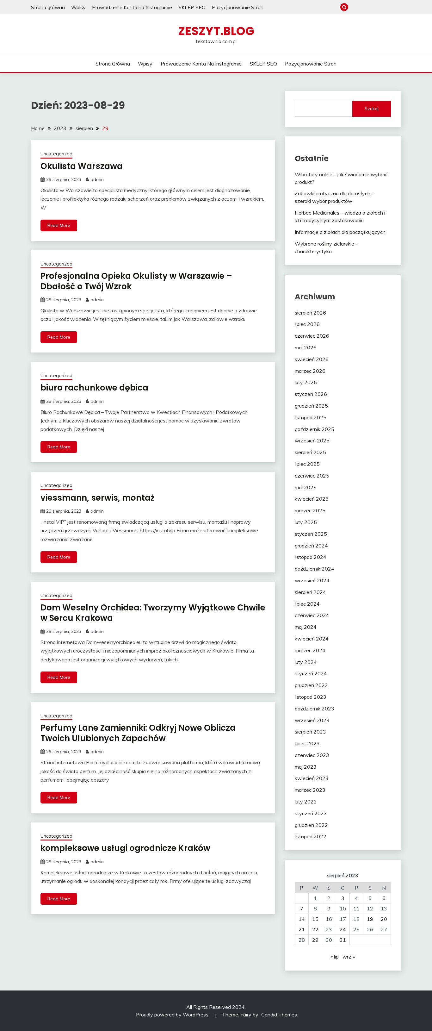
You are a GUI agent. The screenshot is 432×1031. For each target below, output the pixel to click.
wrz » (349, 956)
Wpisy (78, 7)
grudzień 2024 (311, 545)
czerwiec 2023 (312, 755)
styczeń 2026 (311, 394)
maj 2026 (306, 347)
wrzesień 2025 (312, 440)
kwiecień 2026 (312, 359)
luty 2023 (306, 801)
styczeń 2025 (311, 534)
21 (302, 929)
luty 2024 (306, 662)
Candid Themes (279, 1014)
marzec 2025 (310, 510)
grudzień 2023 (311, 685)
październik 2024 (314, 568)
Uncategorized (56, 154)
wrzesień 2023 (312, 720)
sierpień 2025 (310, 452)
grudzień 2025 (311, 406)
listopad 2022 (310, 836)
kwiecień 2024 (312, 638)
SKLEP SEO (192, 7)
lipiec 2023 (307, 743)
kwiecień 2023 (312, 778)
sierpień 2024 (310, 592)
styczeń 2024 (311, 673)
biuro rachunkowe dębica (94, 387)
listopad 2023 (310, 697)
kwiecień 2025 (312, 499)
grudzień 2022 (311, 825)
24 (343, 929)
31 (343, 940)
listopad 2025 (310, 417)
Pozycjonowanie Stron (237, 7)
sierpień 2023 (310, 731)
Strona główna (48, 7)
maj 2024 (306, 627)
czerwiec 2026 (312, 336)
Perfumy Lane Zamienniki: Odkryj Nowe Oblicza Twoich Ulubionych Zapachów (138, 733)
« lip (334, 956)
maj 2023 (306, 767)
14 (302, 919)
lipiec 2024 (307, 604)
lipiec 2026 (307, 324)
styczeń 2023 (311, 813)
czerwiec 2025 (312, 475)
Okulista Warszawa (81, 166)
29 (315, 940)
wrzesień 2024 (312, 580)
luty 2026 (306, 382)
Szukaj (372, 108)
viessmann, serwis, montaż (97, 497)
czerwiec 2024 (312, 615)
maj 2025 (306, 487)
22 (315, 929)
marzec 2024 (310, 650)
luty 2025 (306, 522)
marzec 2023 (310, 790)
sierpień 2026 (310, 312)
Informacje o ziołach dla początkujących (340, 232)
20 (384, 919)
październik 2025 (314, 429)
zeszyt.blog (216, 31)
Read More (58, 225)
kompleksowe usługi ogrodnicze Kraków (125, 848)
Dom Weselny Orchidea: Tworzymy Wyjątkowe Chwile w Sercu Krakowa (152, 613)
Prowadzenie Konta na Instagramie (132, 7)
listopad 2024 (310, 557)
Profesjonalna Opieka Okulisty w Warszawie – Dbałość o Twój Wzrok (136, 281)
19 (370, 919)
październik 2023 (314, 708)
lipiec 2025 (307, 464)
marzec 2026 (310, 371)
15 (315, 919)
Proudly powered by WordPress (173, 1014)
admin (97, 179)
